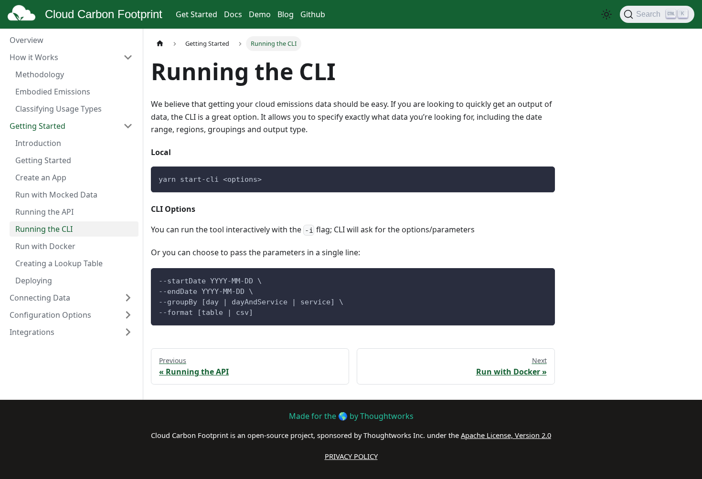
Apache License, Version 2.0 (506, 435)
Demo (260, 14)
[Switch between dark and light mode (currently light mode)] (606, 14)
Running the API (44, 212)
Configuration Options (50, 315)
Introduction (38, 143)
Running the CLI (44, 229)
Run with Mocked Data (56, 194)
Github (312, 14)
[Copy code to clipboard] (543, 178)
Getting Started (37, 126)
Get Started (196, 14)
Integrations (32, 332)
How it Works (34, 57)
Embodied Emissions (52, 91)
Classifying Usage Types (58, 109)
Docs (233, 14)
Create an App (40, 177)
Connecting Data (40, 297)
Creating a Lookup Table (59, 263)
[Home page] (160, 43)
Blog (285, 14)
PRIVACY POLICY (351, 456)
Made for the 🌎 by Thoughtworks (351, 416)
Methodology (39, 74)
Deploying (33, 280)
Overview (26, 40)
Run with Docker (45, 246)
